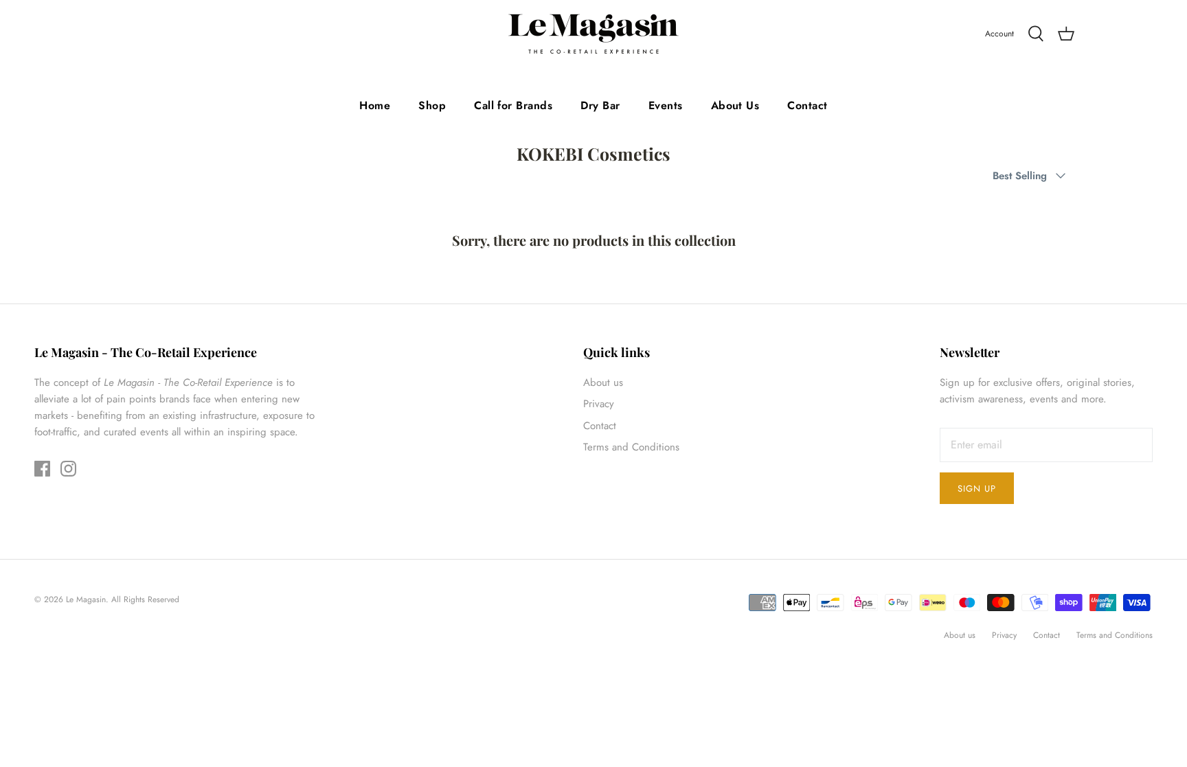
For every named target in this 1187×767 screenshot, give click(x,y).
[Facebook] (42, 469)
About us (603, 382)
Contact (807, 105)
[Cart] (1066, 34)
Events (665, 105)
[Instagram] (68, 469)
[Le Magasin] (593, 34)
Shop (432, 105)
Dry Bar (600, 105)
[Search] (1036, 34)
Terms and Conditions (631, 447)
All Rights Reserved (145, 599)
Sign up (977, 488)
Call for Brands (513, 105)
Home (374, 105)
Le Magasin (86, 599)
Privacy (598, 403)
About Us (735, 105)
